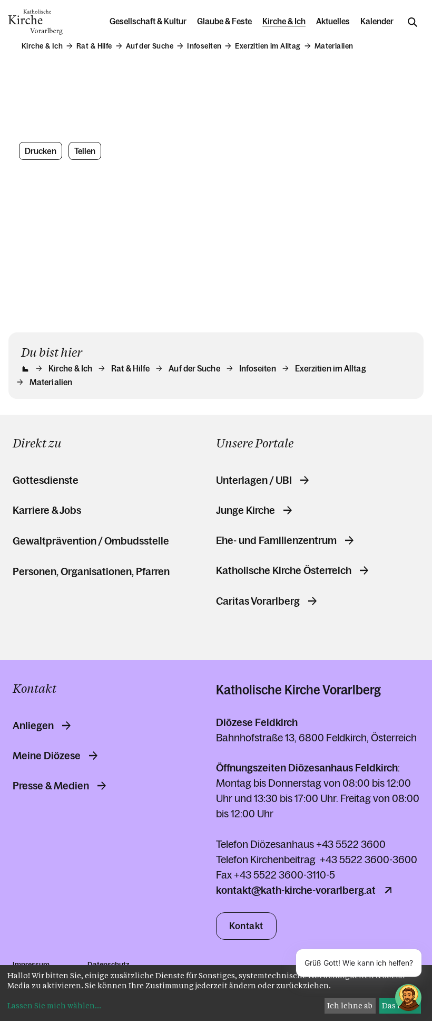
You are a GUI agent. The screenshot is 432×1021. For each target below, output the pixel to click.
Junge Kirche (245, 510)
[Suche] (412, 22)
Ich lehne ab (349, 1005)
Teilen (85, 151)
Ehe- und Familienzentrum (276, 540)
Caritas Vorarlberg (258, 601)
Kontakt (246, 926)
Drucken (40, 151)
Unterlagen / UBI (254, 480)
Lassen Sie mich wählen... (54, 1005)
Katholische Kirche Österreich (283, 570)
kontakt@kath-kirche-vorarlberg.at (296, 890)
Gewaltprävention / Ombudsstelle (91, 541)
